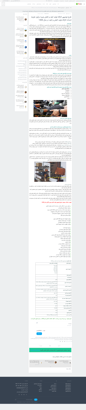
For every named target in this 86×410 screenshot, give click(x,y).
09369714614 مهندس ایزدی (15, 0)
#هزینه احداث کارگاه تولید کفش (22, 77)
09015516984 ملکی (5, 0)
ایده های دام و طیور (53, 386)
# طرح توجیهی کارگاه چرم (23, 75)
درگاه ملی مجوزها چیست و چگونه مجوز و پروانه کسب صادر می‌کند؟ (20, 41)
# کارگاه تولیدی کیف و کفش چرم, (51, 338)
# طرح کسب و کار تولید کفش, (68, 338)
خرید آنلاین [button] (39, 333)
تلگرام (41, 388)
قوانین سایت (56, 0)
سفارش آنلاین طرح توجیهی (80, 0)
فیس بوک (40, 391)
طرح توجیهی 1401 (68, 386)
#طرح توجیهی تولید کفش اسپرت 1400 (22, 61)
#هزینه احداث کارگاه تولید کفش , (67, 339)
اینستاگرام (40, 389)
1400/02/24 (46, 13)
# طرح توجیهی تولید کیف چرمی (22, 73)
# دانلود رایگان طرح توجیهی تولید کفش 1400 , (54, 337)
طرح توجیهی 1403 (68, 383)
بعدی (41, 345)
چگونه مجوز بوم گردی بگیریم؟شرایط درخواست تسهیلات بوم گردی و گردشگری (20, 46)
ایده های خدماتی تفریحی (52, 389)
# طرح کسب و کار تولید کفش (22, 68)
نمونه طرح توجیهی (68, 391)
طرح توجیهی (67, 7)
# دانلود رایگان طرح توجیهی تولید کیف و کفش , (41, 337)
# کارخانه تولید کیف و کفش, (60, 338)
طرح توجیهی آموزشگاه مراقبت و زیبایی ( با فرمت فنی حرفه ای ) (20, 101)
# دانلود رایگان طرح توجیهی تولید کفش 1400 (21, 63)
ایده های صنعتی (54, 388)
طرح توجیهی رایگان (68, 389)
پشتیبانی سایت (39, 385)
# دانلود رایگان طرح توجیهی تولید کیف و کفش (21, 66)
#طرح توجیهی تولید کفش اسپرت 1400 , (66, 337)
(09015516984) (35, 350)
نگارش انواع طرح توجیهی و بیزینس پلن (22, 392)
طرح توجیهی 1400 (68, 388)
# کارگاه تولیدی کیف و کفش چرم (22, 72)
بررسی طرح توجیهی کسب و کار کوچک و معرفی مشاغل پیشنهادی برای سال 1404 (20, 52)
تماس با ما (61, 0)
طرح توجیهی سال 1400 (61, 7)
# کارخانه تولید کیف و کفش (22, 70)
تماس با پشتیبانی (71, 0)
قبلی (59, 345)
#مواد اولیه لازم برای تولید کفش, (58, 339)
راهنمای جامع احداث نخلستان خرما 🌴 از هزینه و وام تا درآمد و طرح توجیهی (20, 35)
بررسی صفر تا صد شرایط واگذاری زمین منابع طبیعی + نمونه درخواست (20, 29)
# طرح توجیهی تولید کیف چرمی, (42, 338)
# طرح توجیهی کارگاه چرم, (34, 338)
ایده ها (55, 383)
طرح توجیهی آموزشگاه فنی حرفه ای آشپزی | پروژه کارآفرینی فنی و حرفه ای (34, 362)
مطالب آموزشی (54, 391)
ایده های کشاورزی (53, 385)
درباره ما (66, 0)
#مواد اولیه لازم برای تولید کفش (22, 79)
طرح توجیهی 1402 (68, 385)
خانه (70, 7)
